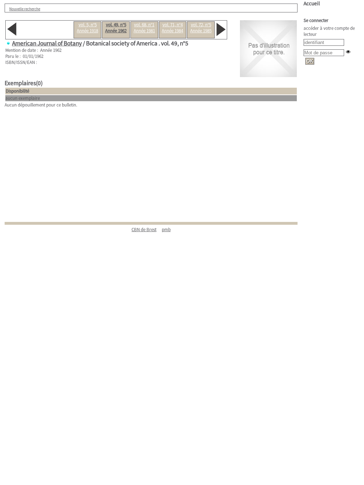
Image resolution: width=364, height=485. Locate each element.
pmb (166, 230)
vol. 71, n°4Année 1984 (172, 28)
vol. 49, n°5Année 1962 (116, 28)
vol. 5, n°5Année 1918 (87, 28)
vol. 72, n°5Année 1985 (201, 28)
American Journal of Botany (47, 43)
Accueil (312, 3)
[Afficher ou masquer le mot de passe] (348, 51)
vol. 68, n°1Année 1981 (144, 28)
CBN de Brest (144, 230)
